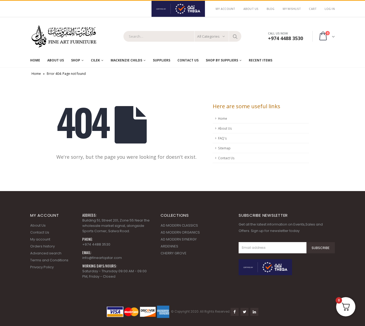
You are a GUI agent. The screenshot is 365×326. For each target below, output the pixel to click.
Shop (75, 60)
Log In (330, 9)
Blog (271, 9)
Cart (313, 9)
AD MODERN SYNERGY (179, 239)
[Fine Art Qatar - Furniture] (63, 37)
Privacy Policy (42, 267)
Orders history (42, 246)
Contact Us (188, 60)
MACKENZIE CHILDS (126, 60)
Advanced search (45, 253)
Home (35, 60)
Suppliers (161, 60)
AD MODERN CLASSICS (179, 225)
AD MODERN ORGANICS (180, 232)
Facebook (235, 312)
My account (40, 239)
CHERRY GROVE (174, 253)
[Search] (235, 36)
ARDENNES (169, 246)
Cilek (95, 60)
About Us (251, 9)
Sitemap (224, 148)
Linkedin (254, 312)
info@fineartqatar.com (102, 257)
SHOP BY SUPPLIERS (222, 60)
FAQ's (222, 138)
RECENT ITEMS (260, 60)
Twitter (244, 312)
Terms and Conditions (49, 260)
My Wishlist (292, 9)
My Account (225, 9)
